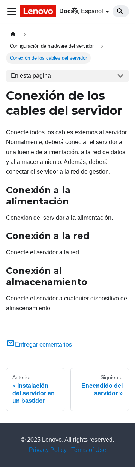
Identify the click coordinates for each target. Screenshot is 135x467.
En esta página (31, 75)
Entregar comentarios (43, 344)
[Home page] (13, 34)
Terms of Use (88, 450)
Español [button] (92, 11)
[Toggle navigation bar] (11, 11)
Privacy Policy (48, 450)
